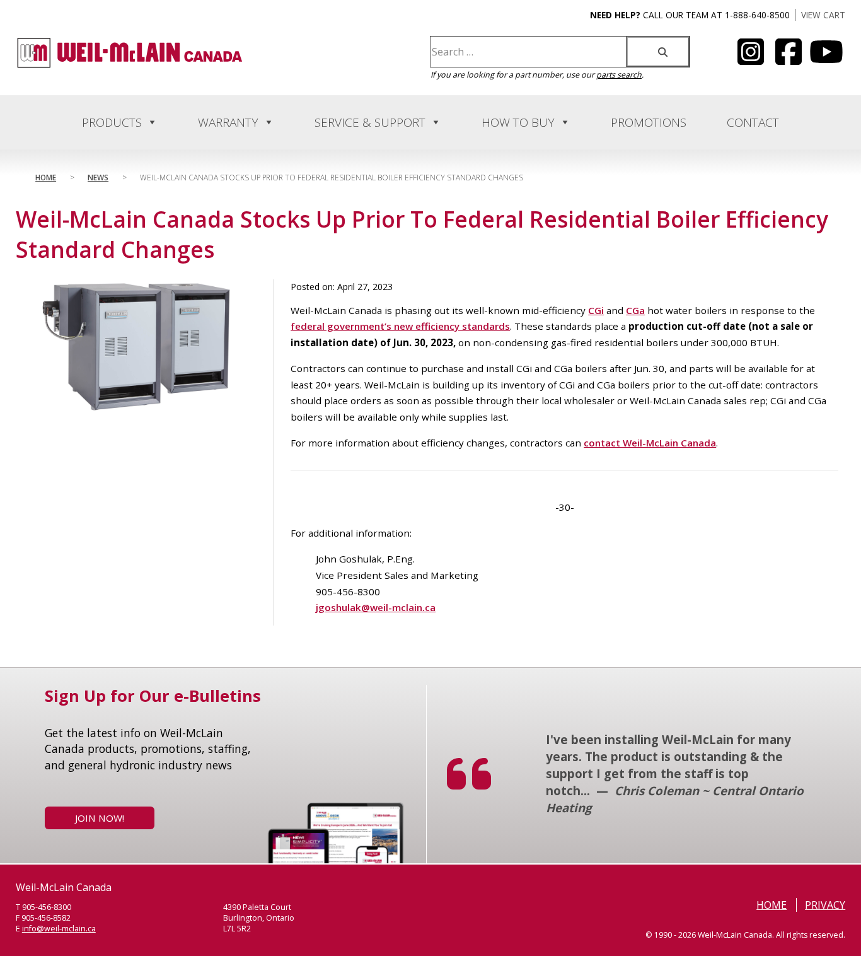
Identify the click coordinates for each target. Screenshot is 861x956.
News (98, 177)
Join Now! (99, 818)
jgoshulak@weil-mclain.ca (376, 607)
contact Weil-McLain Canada (650, 442)
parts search (619, 74)
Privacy (825, 905)
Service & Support (370, 122)
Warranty (228, 122)
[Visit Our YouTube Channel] (751, 59)
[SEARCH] (658, 52)
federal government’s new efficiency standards (400, 326)
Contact (753, 122)
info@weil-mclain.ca (59, 928)
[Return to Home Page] (130, 66)
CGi (596, 310)
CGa (635, 310)
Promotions (648, 122)
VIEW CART (823, 15)
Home (45, 177)
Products (112, 122)
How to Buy (518, 122)
